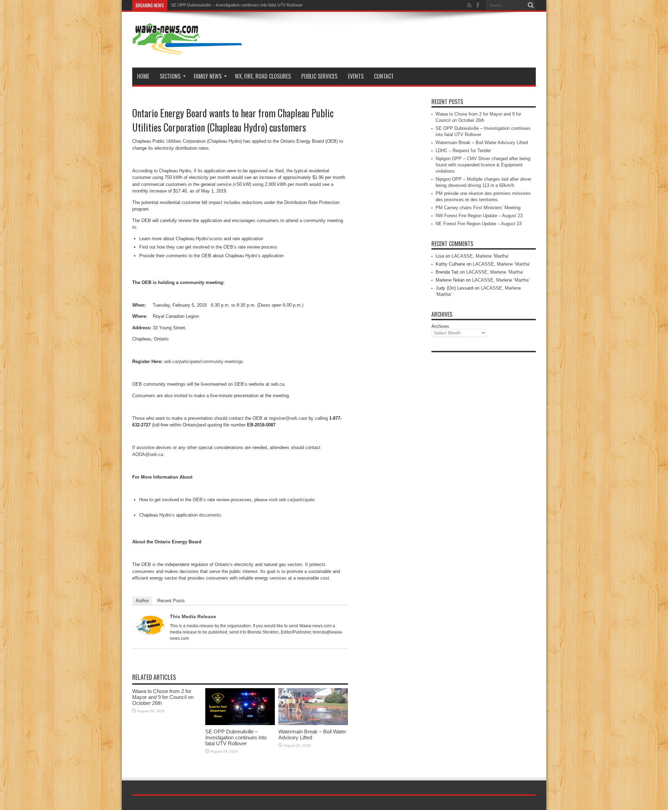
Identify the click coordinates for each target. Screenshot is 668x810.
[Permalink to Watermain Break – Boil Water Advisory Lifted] (313, 723)
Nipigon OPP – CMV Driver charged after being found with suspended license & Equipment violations (483, 165)
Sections (170, 76)
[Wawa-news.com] (187, 50)
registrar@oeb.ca (286, 418)
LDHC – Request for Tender (463, 150)
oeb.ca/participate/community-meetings (203, 361)
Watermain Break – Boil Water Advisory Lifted (482, 142)
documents (210, 515)
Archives (440, 326)
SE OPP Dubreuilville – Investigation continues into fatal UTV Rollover (237, 5)
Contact (384, 76)
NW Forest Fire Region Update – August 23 (479, 215)
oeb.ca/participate (297, 499)
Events (356, 76)
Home (143, 76)
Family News (208, 76)
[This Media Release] (150, 632)
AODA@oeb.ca (147, 454)
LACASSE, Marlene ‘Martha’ (480, 256)
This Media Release (193, 616)
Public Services (319, 76)
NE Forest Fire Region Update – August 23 (479, 223)
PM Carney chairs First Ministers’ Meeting (478, 207)
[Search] (530, 5)
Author (142, 600)
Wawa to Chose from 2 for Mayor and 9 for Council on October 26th (162, 697)
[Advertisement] (483, 460)
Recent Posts (171, 600)
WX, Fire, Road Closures (263, 76)
